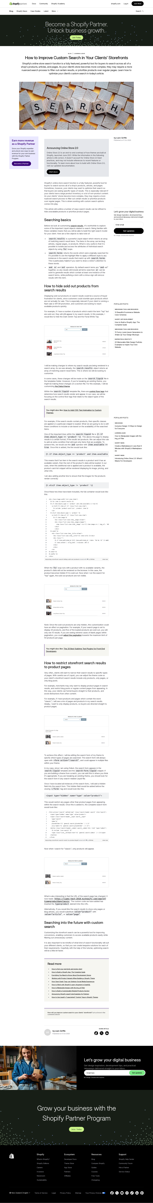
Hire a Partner (124, 1167)
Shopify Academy (58, 4)
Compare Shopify (98, 1163)
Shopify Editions (43, 1163)
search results (77, 226)
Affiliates (67, 1176)
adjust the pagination (72, 635)
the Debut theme (62, 386)
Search (138, 11)
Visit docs (53, 172)
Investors (40, 1172)
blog (70, 53)
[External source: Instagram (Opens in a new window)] (127, 1193)
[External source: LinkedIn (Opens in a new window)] (107, 1033)
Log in (126, 4)
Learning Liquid (79, 53)
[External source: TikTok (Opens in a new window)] (132, 1193)
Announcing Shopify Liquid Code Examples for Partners (70, 994)
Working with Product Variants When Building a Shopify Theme (73, 978)
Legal (54, 1193)
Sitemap (78, 1193)
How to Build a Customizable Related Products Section (70, 991)
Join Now (137, 4)
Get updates (128, 231)
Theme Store (69, 1163)
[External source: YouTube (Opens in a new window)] (122, 1193)
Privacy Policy (65, 1193)
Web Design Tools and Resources (126, 309)
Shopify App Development (124, 319)
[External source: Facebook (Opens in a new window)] (96, 1033)
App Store (68, 1167)
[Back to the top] (11, 1156)
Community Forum (125, 1163)
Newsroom (41, 1176)
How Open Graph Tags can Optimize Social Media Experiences (73, 981)
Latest (46, 11)
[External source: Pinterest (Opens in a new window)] (142, 1193)
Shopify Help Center (126, 1159)
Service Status (124, 1172)
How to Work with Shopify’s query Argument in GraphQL (71, 985)
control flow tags (96, 391)
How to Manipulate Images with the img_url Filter (68, 988)
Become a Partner (21, 164)
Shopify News (21, 11)
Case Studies (35, 11)
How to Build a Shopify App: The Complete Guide (68, 972)
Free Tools (95, 1176)
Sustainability (42, 1180)
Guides (94, 1167)
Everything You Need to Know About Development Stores (71, 975)
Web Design (119, 423)
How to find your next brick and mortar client (67, 969)
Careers (40, 1167)
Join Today (76, 38)
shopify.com (115, 4)
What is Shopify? (43, 1159)
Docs (34, 4)
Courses (94, 1172)
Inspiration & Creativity (123, 339)
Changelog (95, 1180)
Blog (11, 11)
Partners (67, 1172)
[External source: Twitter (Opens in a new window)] (101, 1033)
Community (43, 4)
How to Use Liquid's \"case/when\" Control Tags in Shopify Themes (75, 997)
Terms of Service (41, 1193)
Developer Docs (70, 1159)
